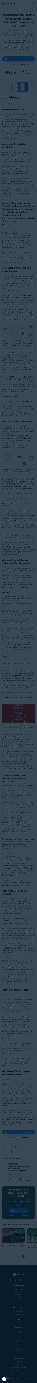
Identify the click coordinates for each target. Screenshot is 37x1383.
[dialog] (18, 691)
